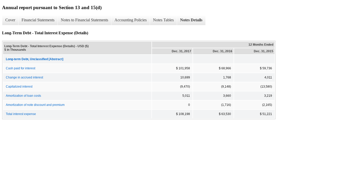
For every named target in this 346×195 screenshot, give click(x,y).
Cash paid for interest (20, 68)
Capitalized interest (19, 86)
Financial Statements (38, 20)
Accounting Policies (130, 20)
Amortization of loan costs (23, 95)
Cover (10, 20)
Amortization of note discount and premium (35, 104)
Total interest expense (21, 114)
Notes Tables (163, 20)
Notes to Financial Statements (84, 20)
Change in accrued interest (24, 77)
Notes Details (191, 20)
